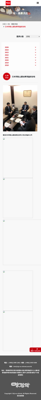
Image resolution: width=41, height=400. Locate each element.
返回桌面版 (20, 395)
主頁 (4, 24)
